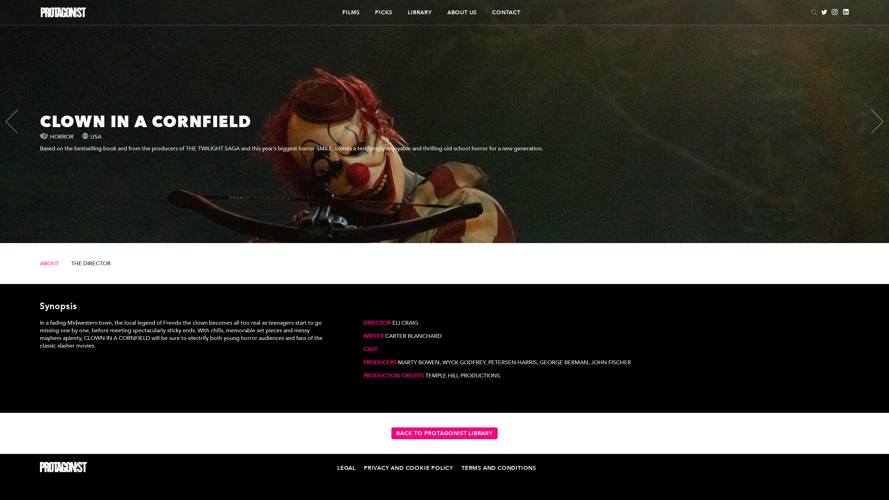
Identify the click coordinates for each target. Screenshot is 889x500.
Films (351, 12)
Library (420, 12)
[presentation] (18, 121)
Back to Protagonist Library (444, 433)
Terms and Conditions (499, 468)
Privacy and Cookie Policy (408, 468)
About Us (462, 12)
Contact (506, 12)
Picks (383, 12)
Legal (346, 468)
